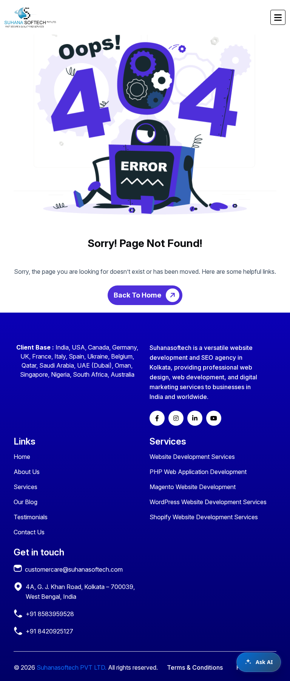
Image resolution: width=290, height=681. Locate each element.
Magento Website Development (193, 487)
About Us (27, 472)
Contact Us (29, 532)
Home (22, 457)
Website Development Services (192, 457)
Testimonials (31, 517)
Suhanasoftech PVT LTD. (71, 667)
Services (25, 487)
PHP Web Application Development (198, 472)
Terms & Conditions (195, 667)
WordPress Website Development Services (208, 502)
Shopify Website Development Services (204, 517)
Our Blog (25, 502)
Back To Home (138, 295)
